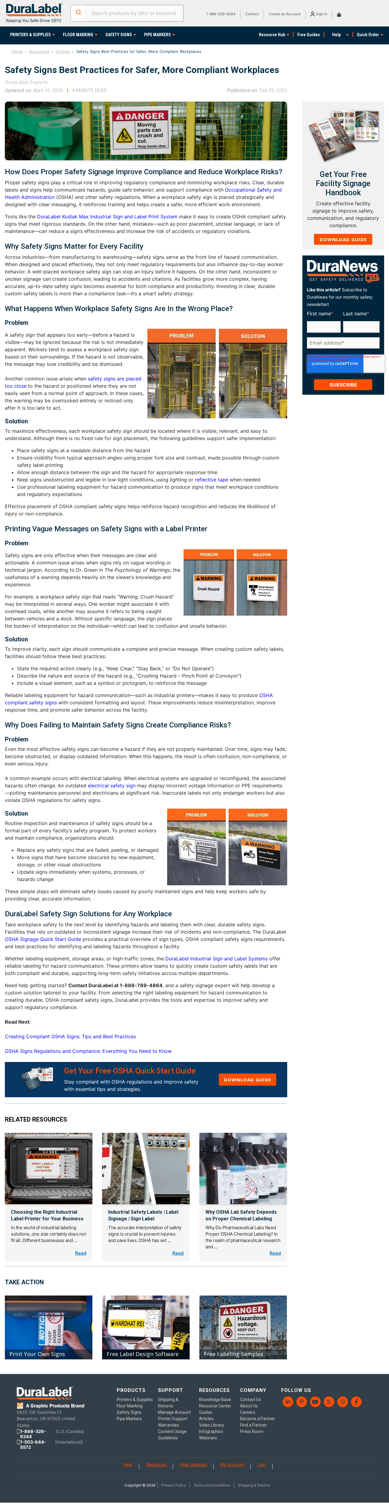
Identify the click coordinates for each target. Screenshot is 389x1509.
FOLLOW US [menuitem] (296, 1390)
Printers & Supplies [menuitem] (135, 1399)
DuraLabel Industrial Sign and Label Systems (216, 959)
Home (17, 51)
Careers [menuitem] (247, 1412)
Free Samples (193, 1464)
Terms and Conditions (212, 1485)
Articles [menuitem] (206, 1418)
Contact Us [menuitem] (250, 1399)
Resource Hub (272, 34)
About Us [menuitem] (249, 1405)
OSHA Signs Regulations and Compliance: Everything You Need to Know (88, 1051)
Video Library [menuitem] (211, 1425)
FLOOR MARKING (78, 34)
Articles (63, 51)
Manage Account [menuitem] (174, 1412)
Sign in (321, 14)
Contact (252, 14)
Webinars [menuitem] (208, 1437)
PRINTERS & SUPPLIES (30, 34)
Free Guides (308, 34)
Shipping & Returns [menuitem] (168, 1402)
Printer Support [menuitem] (173, 1418)
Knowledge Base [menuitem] (215, 1399)
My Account (232, 1464)
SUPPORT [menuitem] (170, 1390)
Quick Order (368, 34)
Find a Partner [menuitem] (253, 1425)
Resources (39, 51)
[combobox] (127, 13)
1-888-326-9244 (221, 14)
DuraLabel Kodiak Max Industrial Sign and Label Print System (107, 216)
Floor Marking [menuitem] (130, 1405)
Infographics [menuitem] (211, 1431)
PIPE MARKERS (157, 34)
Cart (261, 1464)
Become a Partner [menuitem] (257, 1418)
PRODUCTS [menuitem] (131, 1390)
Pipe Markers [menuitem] (129, 1418)
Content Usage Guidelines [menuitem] (172, 1434)
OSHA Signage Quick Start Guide (43, 939)
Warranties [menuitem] (168, 1425)
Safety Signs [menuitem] (129, 1412)
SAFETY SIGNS (118, 34)
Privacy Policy (173, 1485)
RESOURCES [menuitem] (214, 1390)
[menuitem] (288, 1401)
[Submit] (78, 12)
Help (336, 34)
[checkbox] (342, 352)
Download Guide (247, 1080)
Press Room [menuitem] (251, 1431)
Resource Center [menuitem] (215, 1405)
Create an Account (285, 14)
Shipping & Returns (254, 1485)
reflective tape (211, 480)
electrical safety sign (112, 785)
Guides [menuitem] (205, 1412)
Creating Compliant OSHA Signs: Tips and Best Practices (70, 1036)
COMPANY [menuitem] (253, 1390)
